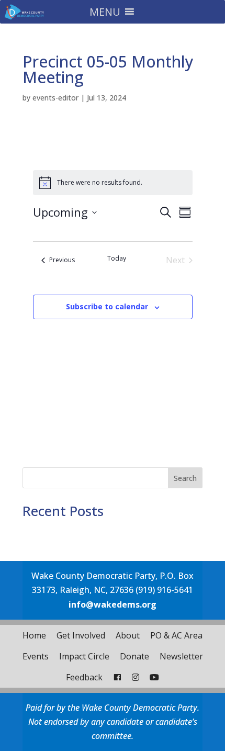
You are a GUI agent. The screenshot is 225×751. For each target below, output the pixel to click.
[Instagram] (135, 677)
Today (116, 258)
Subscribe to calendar (107, 306)
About (128, 635)
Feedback (84, 677)
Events (35, 656)
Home (34, 635)
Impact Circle (84, 656)
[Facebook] (117, 677)
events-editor (55, 98)
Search (185, 478)
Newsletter (181, 656)
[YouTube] (154, 677)
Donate (134, 656)
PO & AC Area (176, 635)
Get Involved (81, 635)
